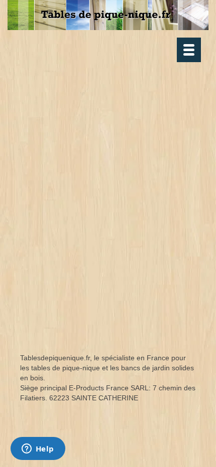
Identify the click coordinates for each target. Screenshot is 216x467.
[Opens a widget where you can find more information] (37, 449)
